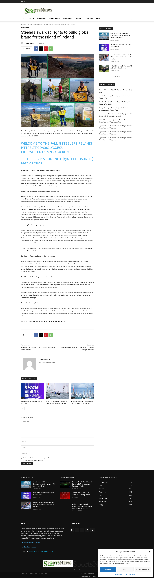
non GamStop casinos (28, 547)
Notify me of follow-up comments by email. (36, 458)
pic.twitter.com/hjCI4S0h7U (45, 152)
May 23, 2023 (31, 163)
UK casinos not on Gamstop (30, 542)
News (98, 19)
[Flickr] (82, 530)
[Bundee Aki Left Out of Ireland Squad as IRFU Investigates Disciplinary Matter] (65, 484)
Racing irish (88, 19)
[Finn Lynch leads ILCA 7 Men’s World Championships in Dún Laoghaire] (57, 391)
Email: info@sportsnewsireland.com (41, 551)
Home (23, 24)
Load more (115, 76)
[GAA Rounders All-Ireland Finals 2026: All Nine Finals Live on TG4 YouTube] (104, 57)
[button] (150, 552)
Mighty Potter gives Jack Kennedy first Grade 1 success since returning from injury (82, 506)
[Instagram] (87, 530)
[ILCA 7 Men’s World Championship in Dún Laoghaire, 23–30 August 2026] (82, 391)
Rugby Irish (41, 19)
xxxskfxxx (102, 114)
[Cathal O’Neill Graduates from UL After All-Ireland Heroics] (104, 68)
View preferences (142, 569)
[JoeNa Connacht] (22, 43)
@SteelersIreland (75, 143)
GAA (24, 19)
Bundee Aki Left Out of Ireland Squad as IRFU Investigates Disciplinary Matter (82, 484)
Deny (125, 569)
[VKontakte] (92, 530)
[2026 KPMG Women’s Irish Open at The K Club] (32, 391)
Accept (108, 569)
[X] (41, 48)
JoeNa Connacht (30, 43)
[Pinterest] (46, 48)
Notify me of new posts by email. (33, 460)
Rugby (78, 19)
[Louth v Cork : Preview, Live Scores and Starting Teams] (65, 495)
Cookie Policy (119, 574)
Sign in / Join (24, 1)
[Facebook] (36, 48)
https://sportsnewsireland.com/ (46, 362)
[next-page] (25, 408)
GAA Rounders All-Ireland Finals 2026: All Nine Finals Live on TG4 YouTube (121, 57)
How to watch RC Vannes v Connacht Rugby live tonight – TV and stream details (121, 35)
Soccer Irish (68, 19)
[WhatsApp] (51, 48)
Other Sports (54, 19)
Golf (23, 398)
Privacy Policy (130, 574)
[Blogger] (72, 530)
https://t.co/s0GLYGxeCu (42, 148)
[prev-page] (22, 408)
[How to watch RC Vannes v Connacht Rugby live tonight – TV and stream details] (104, 36)
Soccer (31, 19)
